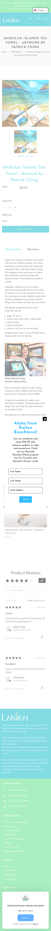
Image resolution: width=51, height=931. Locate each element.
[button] (40, 10)
